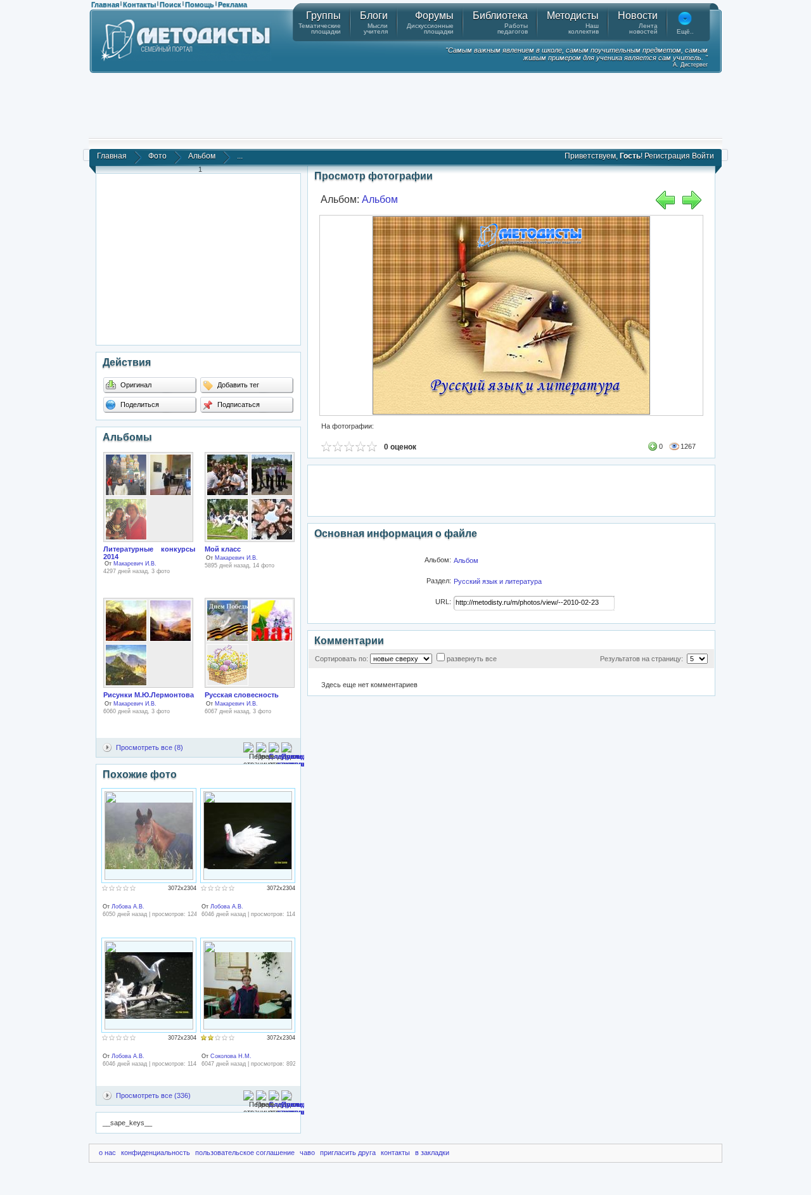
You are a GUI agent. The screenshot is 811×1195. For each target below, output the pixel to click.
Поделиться (138, 404)
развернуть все (472, 658)
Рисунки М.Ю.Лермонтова (148, 695)
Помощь (199, 4)
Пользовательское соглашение (245, 1152)
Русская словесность (242, 695)
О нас (107, 1152)
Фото (157, 156)
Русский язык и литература (498, 581)
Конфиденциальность (155, 1152)
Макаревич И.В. (134, 563)
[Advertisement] (405, 104)
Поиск (170, 4)
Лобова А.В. (128, 906)
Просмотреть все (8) (149, 747)
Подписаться (237, 404)
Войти (703, 156)
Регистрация (667, 156)
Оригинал (134, 385)
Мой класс (223, 549)
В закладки (432, 1152)
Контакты (139, 4)
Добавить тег (237, 385)
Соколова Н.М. (231, 1056)
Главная (105, 4)
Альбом (201, 156)
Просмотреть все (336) (153, 1095)
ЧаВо (307, 1152)
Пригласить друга (348, 1152)
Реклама (232, 4)
